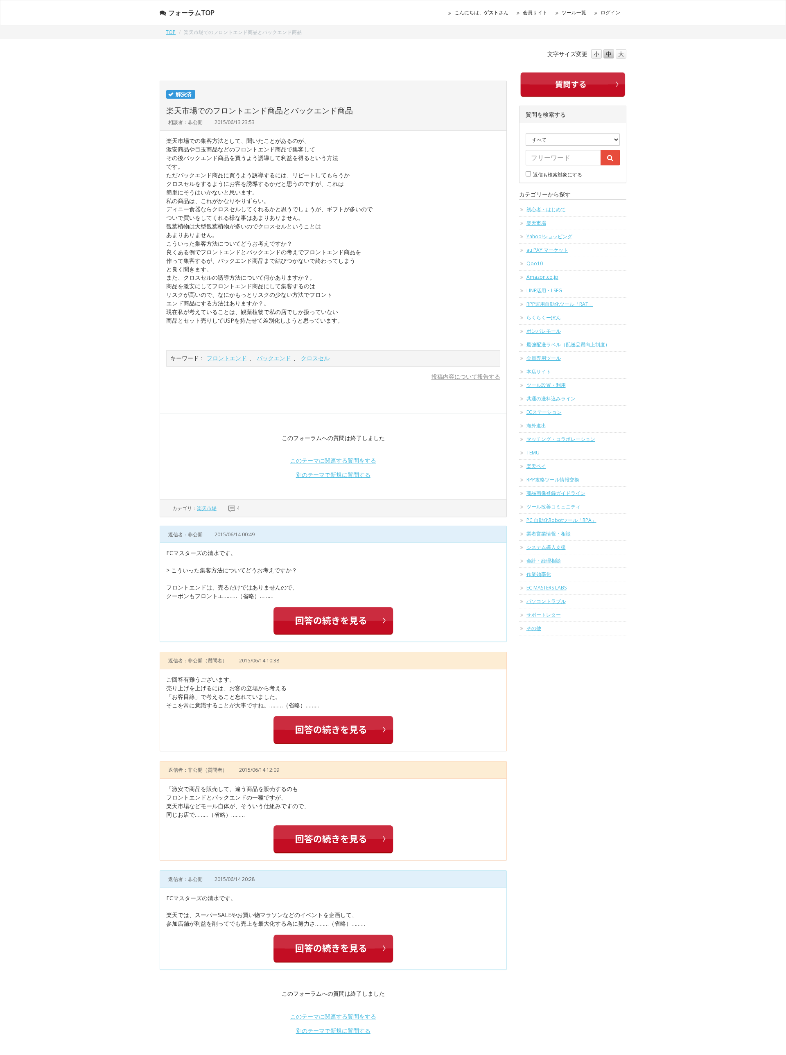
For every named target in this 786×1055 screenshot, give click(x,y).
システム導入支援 (546, 547)
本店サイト (538, 371)
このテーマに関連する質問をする (333, 460)
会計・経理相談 (543, 560)
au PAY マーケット (547, 249)
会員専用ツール (543, 358)
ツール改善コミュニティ (553, 506)
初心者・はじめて (546, 209)
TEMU (533, 452)
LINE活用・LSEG (544, 290)
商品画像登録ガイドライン (555, 493)
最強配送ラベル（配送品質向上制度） (568, 344)
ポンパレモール (543, 331)
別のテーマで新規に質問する (333, 475)
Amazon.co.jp (542, 276)
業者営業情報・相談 (548, 533)
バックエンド (274, 358)
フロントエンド (227, 358)
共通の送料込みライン (551, 398)
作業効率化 (538, 574)
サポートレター (543, 614)
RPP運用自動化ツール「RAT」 (559, 303)
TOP (171, 32)
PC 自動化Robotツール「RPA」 (561, 520)
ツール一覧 (574, 12)
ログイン (610, 12)
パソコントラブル (546, 601)
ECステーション (544, 412)
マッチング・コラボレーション (560, 439)
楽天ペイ (536, 466)
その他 (533, 628)
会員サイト (535, 12)
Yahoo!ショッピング (549, 236)
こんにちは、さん (481, 12)
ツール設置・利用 (546, 385)
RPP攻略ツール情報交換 (552, 479)
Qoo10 (534, 263)
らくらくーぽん (543, 317)
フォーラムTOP (191, 12)
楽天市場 (207, 508)
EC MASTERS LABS (546, 587)
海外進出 (536, 425)
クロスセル (315, 358)
